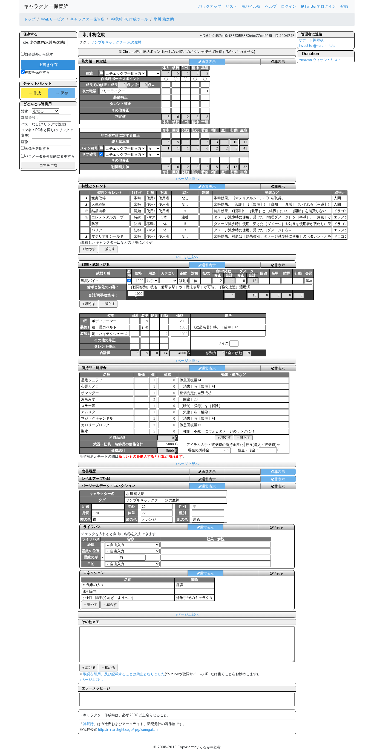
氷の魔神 (134, 42)
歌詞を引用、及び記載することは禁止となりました (124, 674)
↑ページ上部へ (187, 178)
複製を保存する (37, 72)
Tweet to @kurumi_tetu (317, 45)
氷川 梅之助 (164, 19)
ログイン (288, 6)
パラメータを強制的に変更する (49, 156)
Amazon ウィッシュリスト (320, 59)
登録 (344, 6)
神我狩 (88, 724)
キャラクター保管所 (46, 6)
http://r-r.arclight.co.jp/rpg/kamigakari (128, 729)
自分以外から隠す (39, 54)
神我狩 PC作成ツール (129, 19)
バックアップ (209, 6)
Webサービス (53, 19)
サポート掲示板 (311, 40)
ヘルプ (271, 6)
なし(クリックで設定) (49, 124)
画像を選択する (37, 148)
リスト (231, 6)
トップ (29, 19)
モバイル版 (251, 6)
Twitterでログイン (320, 6)
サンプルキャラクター (108, 42)
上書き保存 (48, 64)
